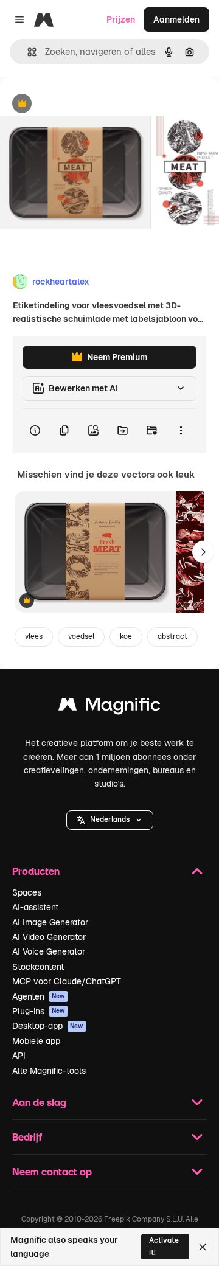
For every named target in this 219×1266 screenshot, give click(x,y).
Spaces (26, 892)
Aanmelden (176, 19)
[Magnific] (109, 707)
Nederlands (110, 819)
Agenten (38, 996)
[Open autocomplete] (27, 52)
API (19, 1055)
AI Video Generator (49, 936)
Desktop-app (47, 1025)
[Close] (202, 1247)
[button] (109, 820)
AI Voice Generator (48, 951)
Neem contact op (52, 1171)
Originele (80, 104)
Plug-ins (38, 1011)
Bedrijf (27, 1136)
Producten (36, 870)
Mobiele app (36, 1040)
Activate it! (164, 1246)
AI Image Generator (50, 922)
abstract (172, 636)
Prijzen (120, 19)
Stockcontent (38, 966)
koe (126, 636)
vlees (34, 636)
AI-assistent (35, 907)
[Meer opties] (181, 431)
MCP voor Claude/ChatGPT (66, 981)
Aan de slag (39, 1102)
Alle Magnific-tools (49, 1070)
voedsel (81, 636)
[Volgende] (203, 552)
